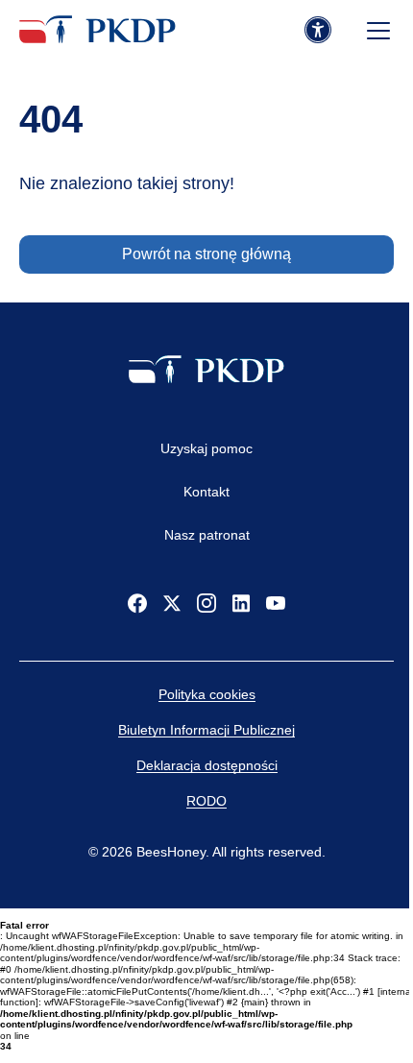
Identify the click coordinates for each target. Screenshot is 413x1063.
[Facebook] (137, 603)
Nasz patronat (207, 535)
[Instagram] (206, 603)
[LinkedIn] (241, 603)
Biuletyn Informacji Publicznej (206, 729)
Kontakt (206, 491)
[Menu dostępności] (318, 30)
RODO (206, 801)
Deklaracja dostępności (207, 765)
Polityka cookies (206, 694)
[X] (171, 603)
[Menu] (378, 31)
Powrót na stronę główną (206, 254)
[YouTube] (275, 603)
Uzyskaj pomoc (206, 448)
